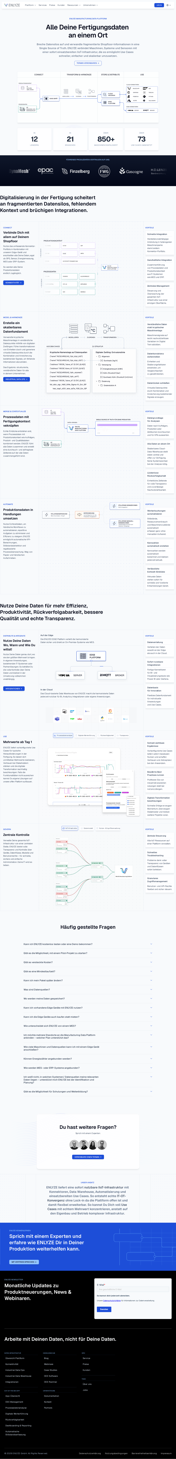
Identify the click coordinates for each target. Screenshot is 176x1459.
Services (43, 5)
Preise (52, 5)
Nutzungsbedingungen (116, 1453)
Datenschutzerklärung (90, 1453)
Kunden (61, 5)
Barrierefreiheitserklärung (144, 1453)
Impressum (166, 1453)
